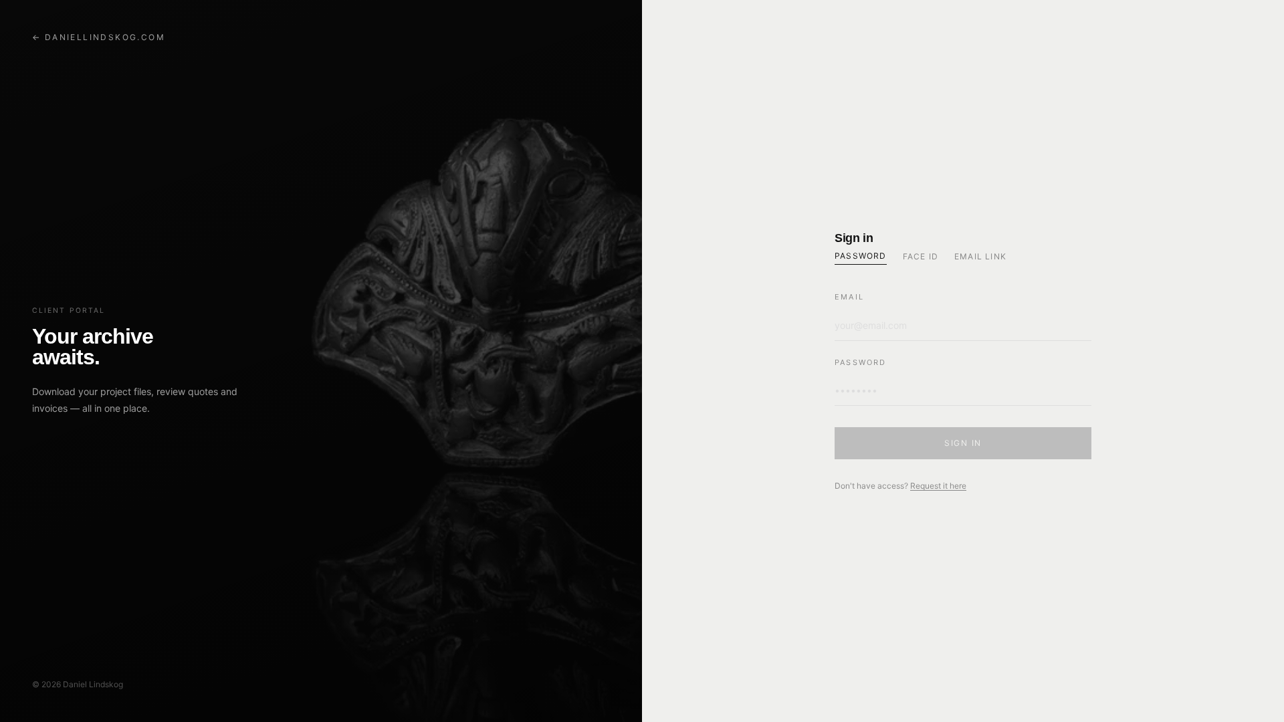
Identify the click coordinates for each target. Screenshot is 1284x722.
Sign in (963, 443)
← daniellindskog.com (98, 37)
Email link (980, 256)
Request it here (938, 486)
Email (849, 297)
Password (861, 256)
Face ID (920, 256)
